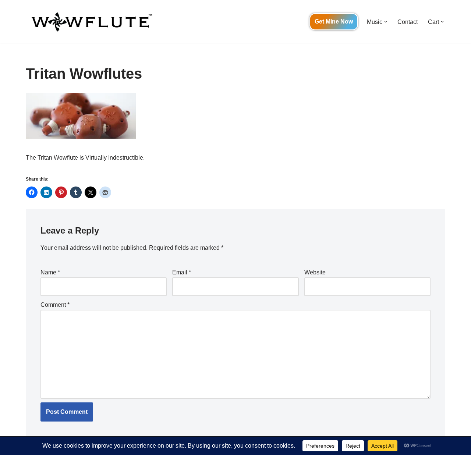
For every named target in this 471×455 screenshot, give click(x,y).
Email (181, 272)
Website (315, 272)
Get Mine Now (334, 21)
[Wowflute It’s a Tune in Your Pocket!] (90, 22)
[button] (385, 21)
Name (50, 272)
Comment (55, 305)
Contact (407, 22)
